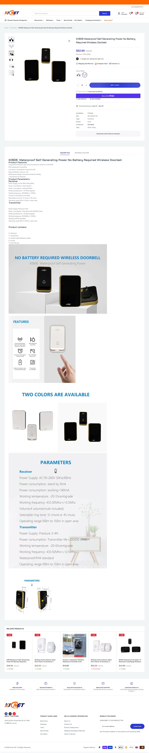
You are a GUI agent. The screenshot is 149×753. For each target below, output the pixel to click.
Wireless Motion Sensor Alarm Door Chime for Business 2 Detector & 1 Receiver (101, 661)
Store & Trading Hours (71, 727)
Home (6, 28)
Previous (4, 652)
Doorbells (91, 124)
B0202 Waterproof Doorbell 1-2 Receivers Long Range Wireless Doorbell (130, 661)
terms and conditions (95, 91)
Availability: (79, 113)
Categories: (80, 124)
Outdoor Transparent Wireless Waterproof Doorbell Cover (73, 661)
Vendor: (78, 122)
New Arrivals (68, 20)
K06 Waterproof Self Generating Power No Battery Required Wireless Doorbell (18, 661)
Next (144, 652)
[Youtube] (14, 713)
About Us (67, 721)
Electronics (38, 20)
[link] (28, 637)
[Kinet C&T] (12, 13)
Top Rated (13, 28)
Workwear (49, 20)
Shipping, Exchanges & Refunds (74, 731)
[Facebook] (6, 713)
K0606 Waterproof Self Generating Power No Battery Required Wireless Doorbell (105, 40)
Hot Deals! (78, 20)
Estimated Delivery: (85, 106)
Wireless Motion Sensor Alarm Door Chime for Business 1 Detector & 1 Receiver (45, 661)
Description (65, 153)
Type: (78, 119)
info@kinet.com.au (11, 723)
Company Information (93, 20)
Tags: (78, 127)
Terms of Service (69, 734)
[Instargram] (10, 713)
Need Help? (108, 20)
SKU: (77, 116)
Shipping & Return (82, 153)
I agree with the (90, 91)
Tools (58, 20)
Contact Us (68, 724)
